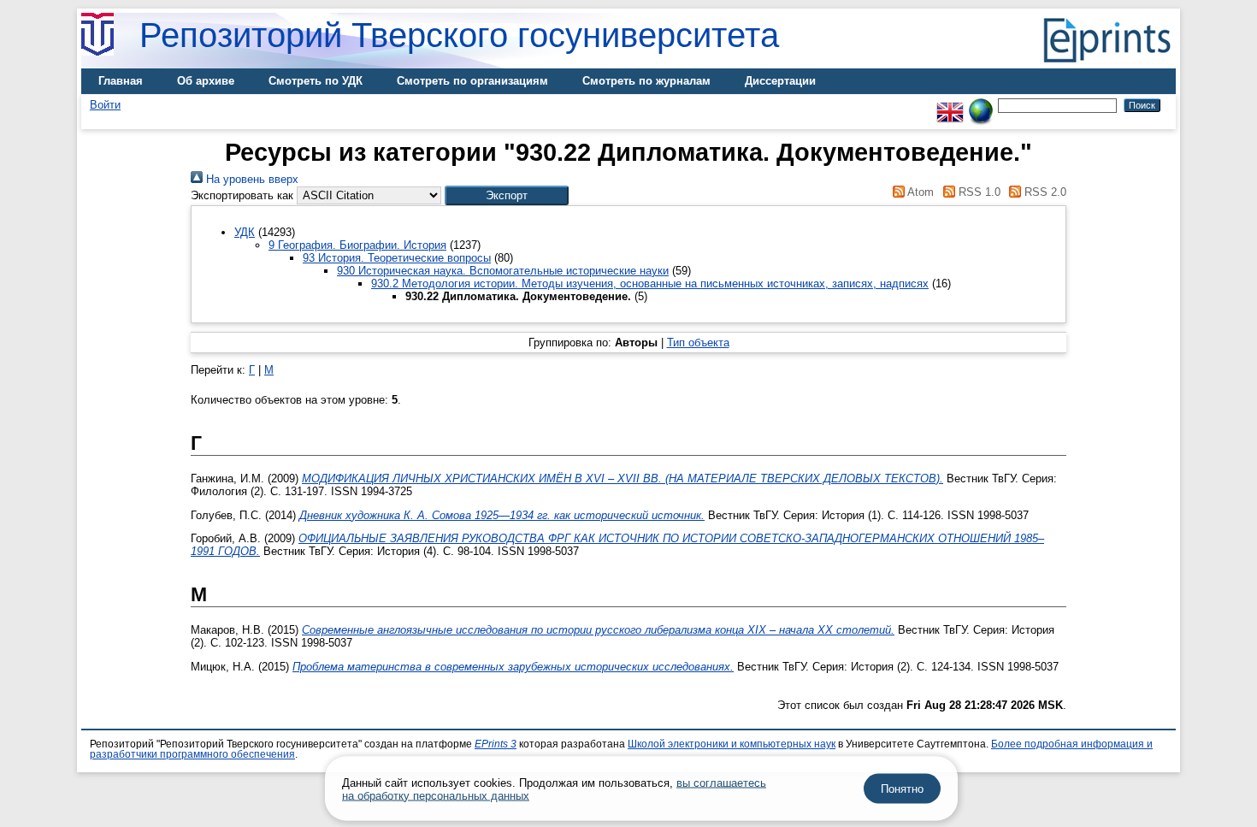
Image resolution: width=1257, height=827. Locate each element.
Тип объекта (698, 342)
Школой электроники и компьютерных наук (731, 744)
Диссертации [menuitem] (780, 80)
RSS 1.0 (977, 192)
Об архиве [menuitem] (205, 80)
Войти (105, 104)
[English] (950, 104)
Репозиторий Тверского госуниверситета (459, 35)
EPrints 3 (495, 744)
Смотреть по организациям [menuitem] (472, 80)
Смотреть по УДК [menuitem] (316, 80)
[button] (507, 195)
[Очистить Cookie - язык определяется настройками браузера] (980, 104)
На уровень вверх (250, 179)
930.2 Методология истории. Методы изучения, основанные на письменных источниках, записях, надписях (650, 283)
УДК (244, 232)
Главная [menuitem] (120, 80)
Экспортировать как (242, 195)
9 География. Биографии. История (357, 245)
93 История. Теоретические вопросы (397, 257)
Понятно (902, 789)
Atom (919, 192)
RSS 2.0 (1043, 192)
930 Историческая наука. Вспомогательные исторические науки (503, 270)
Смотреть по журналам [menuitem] (646, 80)
